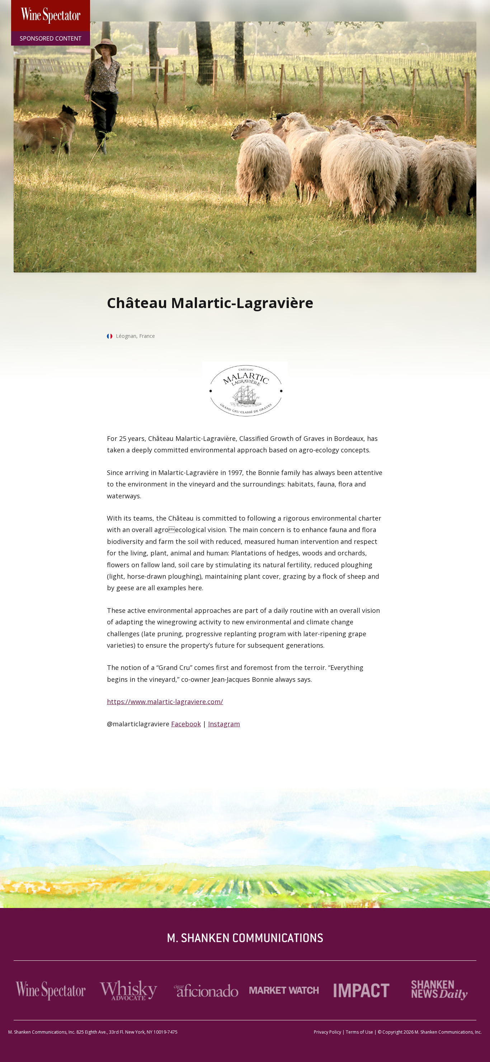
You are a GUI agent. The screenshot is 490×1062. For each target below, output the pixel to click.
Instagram (224, 723)
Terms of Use (359, 1032)
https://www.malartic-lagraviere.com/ (165, 701)
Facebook (186, 723)
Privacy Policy (327, 1032)
